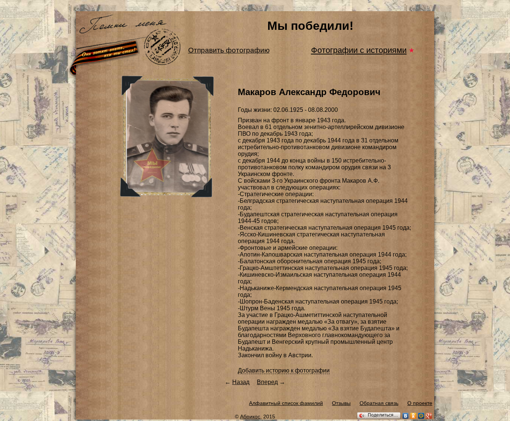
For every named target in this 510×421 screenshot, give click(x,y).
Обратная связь (379, 403)
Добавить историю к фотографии (284, 370)
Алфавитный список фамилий (286, 403)
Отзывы (341, 403)
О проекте (419, 403)
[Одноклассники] (413, 416)
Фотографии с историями (359, 50)
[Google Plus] (429, 416)
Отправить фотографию (229, 50)
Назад (240, 382)
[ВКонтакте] (406, 416)
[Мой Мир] (421, 416)
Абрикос (250, 417)
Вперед (267, 382)
